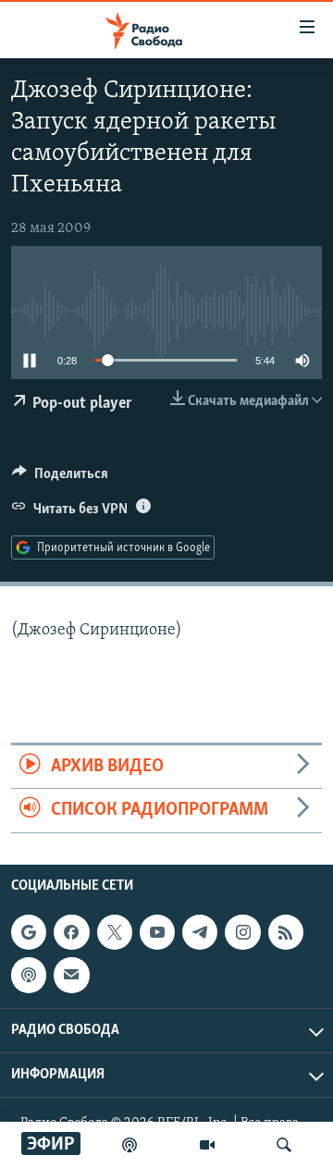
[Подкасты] (28, 974)
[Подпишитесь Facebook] (71, 932)
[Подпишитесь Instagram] (242, 932)
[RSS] (285, 932)
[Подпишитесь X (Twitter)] (114, 932)
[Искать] (284, 1145)
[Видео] (207, 1145)
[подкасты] (129, 1145)
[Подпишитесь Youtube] (157, 932)
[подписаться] (71, 974)
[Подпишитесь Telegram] (199, 932)
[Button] (60, 478)
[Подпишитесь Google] (28, 932)
